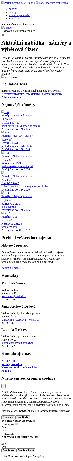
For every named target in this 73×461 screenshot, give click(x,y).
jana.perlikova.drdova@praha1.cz (20, 319)
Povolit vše (22, 417)
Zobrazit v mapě (10, 267)
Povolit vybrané (26, 450)
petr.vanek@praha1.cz (13, 296)
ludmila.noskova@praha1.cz (17, 342)
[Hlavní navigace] (2, 35)
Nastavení (8, 417)
